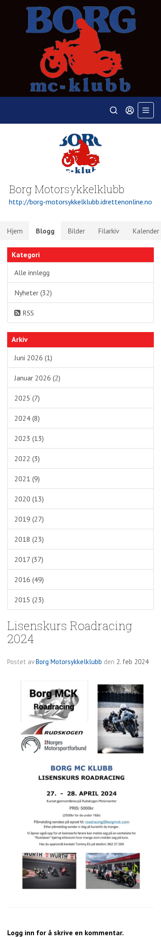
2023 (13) (29, 438)
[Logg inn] (130, 110)
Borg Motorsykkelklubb (69, 661)
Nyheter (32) (33, 292)
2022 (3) (27, 458)
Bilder (76, 230)
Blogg (45, 230)
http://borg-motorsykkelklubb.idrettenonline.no (80, 201)
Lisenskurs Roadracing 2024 (69, 631)
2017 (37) (28, 559)
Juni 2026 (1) (33, 357)
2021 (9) (27, 478)
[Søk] (114, 110)
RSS (27, 312)
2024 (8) (27, 418)
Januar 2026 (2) (37, 377)
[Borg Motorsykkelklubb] (80, 48)
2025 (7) (27, 397)
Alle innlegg (32, 272)
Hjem (15, 230)
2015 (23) (29, 599)
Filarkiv (108, 230)
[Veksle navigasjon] (146, 110)
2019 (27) (29, 518)
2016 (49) (29, 579)
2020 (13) (29, 498)
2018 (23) (29, 539)
